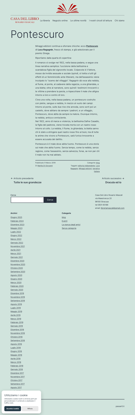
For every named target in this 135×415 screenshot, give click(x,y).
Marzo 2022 (16, 239)
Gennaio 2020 (17, 290)
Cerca (13, 195)
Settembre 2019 (18, 301)
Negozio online (60, 20)
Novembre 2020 (18, 264)
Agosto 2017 (16, 387)
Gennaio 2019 (17, 326)
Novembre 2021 (18, 246)
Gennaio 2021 (17, 257)
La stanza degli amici (71, 224)
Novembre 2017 (18, 377)
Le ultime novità (78, 20)
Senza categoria (69, 228)
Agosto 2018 (16, 344)
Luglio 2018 (16, 348)
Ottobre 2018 (16, 337)
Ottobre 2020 (17, 268)
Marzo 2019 (16, 319)
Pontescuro (92, 46)
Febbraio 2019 (17, 322)
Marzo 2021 (16, 253)
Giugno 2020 (16, 279)
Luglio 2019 (16, 308)
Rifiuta (30, 409)
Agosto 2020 (16, 275)
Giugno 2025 (16, 217)
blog (98, 163)
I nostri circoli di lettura (100, 20)
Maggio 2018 (16, 355)
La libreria (45, 20)
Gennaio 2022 (17, 243)
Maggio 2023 (16, 228)
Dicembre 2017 (17, 373)
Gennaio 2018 (17, 369)
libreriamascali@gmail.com (112, 208)
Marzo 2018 (16, 362)
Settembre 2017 (18, 384)
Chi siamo (119, 20)
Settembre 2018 (18, 340)
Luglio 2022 (16, 232)
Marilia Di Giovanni (45, 166)
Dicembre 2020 (17, 261)
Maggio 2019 (16, 311)
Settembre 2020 (18, 272)
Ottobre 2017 (16, 380)
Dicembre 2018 (17, 329)
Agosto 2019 (16, 304)
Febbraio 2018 (17, 366)
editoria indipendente (86, 166)
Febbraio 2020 (17, 286)
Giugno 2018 (16, 351)
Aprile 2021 (15, 250)
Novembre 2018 (18, 333)
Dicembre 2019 (17, 293)
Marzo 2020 (16, 282)
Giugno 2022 (16, 235)
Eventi (64, 221)
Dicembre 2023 (17, 224)
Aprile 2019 (15, 315)
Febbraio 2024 (17, 221)
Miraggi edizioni (85, 168)
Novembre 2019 (18, 297)
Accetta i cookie (12, 409)
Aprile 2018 (15, 358)
